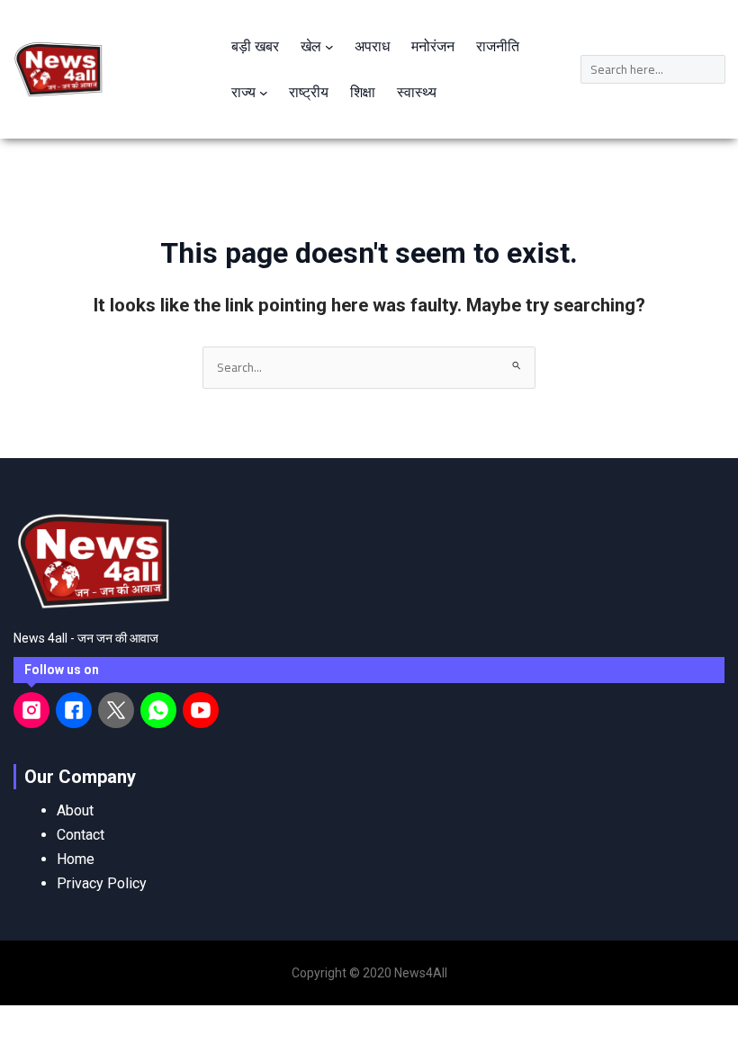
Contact (80, 834)
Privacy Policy (102, 883)
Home (75, 859)
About (75, 810)
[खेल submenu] (329, 46)
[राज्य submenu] (263, 92)
